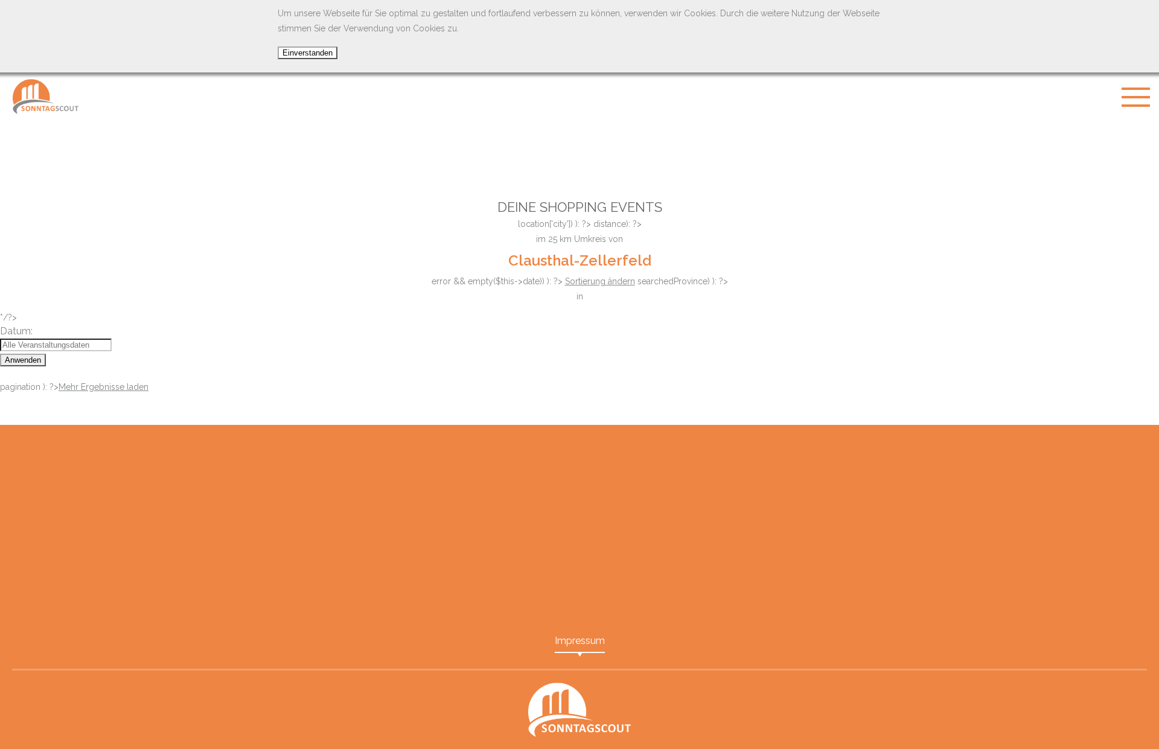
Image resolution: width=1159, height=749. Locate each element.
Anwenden (23, 360)
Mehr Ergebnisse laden (103, 387)
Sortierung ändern (600, 281)
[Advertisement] (579, 151)
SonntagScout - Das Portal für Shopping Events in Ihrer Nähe (45, 96)
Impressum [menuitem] (580, 640)
